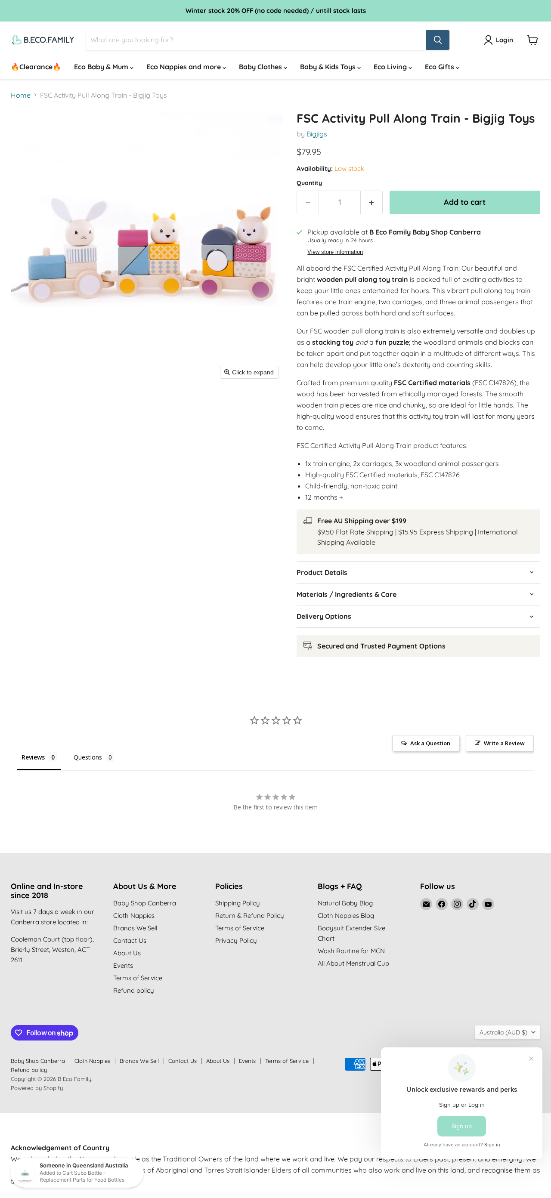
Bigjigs (316, 134)
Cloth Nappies (134, 915)
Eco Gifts (440, 66)
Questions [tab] (88, 757)
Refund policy (133, 990)
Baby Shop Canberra (144, 903)
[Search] (437, 40)
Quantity (309, 182)
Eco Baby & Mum (102, 66)
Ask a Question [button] (430, 743)
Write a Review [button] (504, 743)
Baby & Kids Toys (328, 66)
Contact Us (129, 940)
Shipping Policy (237, 903)
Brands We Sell (135, 928)
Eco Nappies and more (184, 66)
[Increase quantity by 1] (372, 202)
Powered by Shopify (37, 1087)
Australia (503, 1032)
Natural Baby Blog (345, 903)
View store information (335, 252)
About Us (127, 953)
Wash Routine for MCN (351, 951)
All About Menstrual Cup (353, 963)
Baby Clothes (261, 66)
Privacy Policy (236, 940)
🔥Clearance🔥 (36, 66)
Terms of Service (137, 978)
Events (123, 965)
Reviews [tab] (33, 757)
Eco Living (391, 66)
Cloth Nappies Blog (346, 915)
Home (21, 95)
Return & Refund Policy (249, 915)
